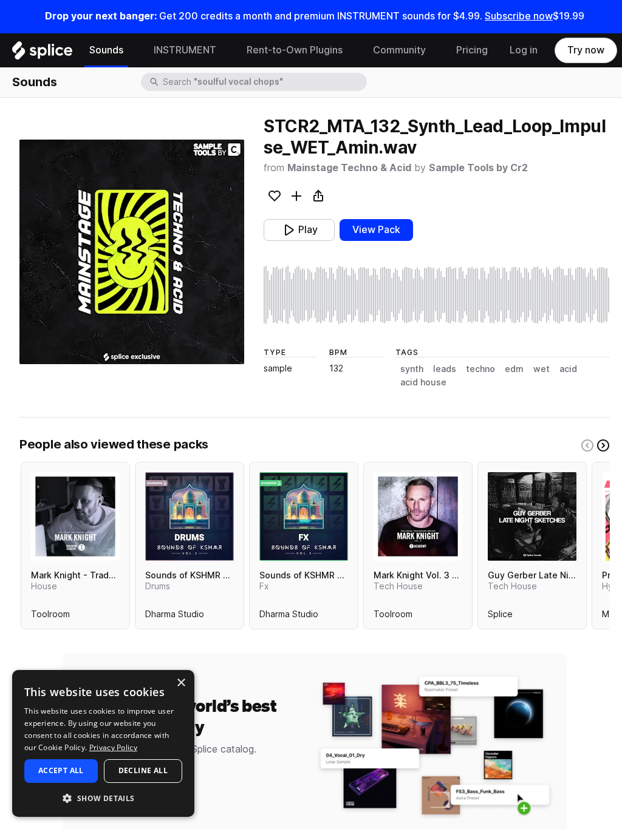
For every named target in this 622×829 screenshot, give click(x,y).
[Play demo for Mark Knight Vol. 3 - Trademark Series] (418, 516)
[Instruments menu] (225, 50)
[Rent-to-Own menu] (351, 50)
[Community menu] (435, 50)
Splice (500, 616)
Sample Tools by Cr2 (478, 168)
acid (568, 369)
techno (480, 369)
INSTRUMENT (185, 50)
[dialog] (103, 743)
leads (444, 369)
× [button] (180, 683)
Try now (585, 50)
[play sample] (437, 295)
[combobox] (263, 82)
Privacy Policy (113, 747)
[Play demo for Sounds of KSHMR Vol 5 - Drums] (189, 516)
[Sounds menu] (132, 50)
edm (514, 369)
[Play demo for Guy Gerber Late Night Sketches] (532, 516)
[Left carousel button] (587, 445)
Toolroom (50, 616)
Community (399, 50)
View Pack (376, 229)
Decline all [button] (143, 770)
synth (411, 369)
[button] (103, 798)
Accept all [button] (61, 770)
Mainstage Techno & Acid (349, 168)
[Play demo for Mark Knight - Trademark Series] (75, 516)
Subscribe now (519, 16)
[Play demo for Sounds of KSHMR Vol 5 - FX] (303, 516)
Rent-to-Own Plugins (295, 50)
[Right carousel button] (603, 445)
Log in (524, 50)
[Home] (42, 53)
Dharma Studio (174, 616)
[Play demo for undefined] (131, 251)
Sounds (106, 50)
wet (541, 369)
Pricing (472, 50)
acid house (423, 382)
